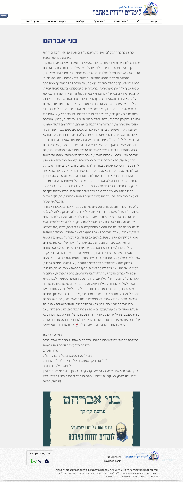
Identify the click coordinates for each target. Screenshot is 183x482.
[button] (120, 22)
